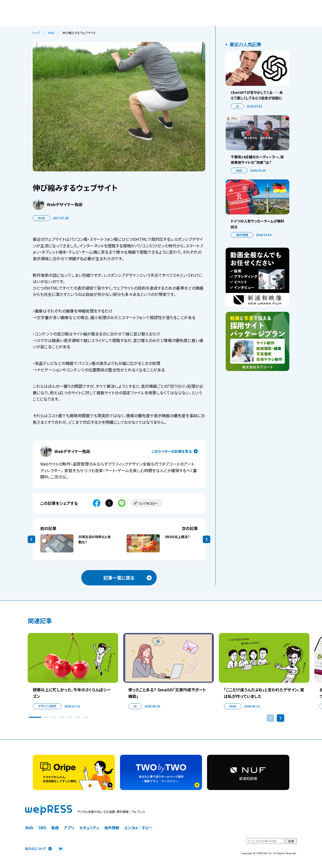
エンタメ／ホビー (138, 827)
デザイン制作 (47, 706)
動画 (55, 827)
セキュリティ (89, 827)
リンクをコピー (148, 503)
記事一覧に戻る (119, 577)
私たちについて (35, 849)
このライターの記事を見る (171, 451)
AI (237, 106)
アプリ (69, 827)
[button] (35, 717)
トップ (36, 32)
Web (51, 32)
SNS (42, 827)
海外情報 (242, 235)
